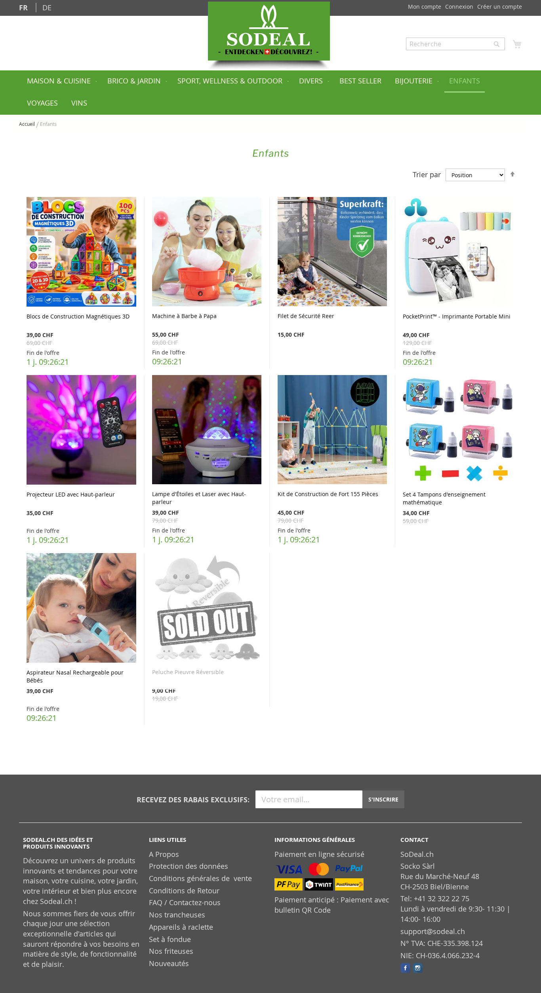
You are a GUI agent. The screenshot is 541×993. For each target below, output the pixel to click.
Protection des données (188, 866)
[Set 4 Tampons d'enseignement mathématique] (457, 431)
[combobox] (455, 44)
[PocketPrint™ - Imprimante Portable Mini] (457, 253)
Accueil (27, 124)
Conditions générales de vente (200, 878)
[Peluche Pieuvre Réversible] (206, 608)
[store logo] (269, 31)
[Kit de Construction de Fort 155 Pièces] (332, 430)
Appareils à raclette (181, 927)
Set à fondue (170, 939)
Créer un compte (499, 6)
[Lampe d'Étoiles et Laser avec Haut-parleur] (206, 430)
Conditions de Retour (184, 890)
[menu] (270, 92)
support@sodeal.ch (432, 931)
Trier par (427, 174)
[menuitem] (60, 81)
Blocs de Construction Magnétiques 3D (78, 316)
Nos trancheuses (177, 914)
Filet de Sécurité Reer (306, 316)
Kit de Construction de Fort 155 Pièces (328, 494)
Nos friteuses (171, 951)
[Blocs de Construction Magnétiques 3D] (81, 253)
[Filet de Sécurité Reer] (332, 252)
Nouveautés (169, 963)
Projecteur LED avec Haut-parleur (71, 494)
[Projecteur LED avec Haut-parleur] (81, 431)
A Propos (164, 854)
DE (46, 7)
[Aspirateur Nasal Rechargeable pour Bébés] (81, 609)
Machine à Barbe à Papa (184, 316)
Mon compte (424, 6)
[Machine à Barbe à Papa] (206, 252)
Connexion (459, 6)
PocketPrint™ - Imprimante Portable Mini (457, 316)
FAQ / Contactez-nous (185, 902)
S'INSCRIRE (383, 799)
